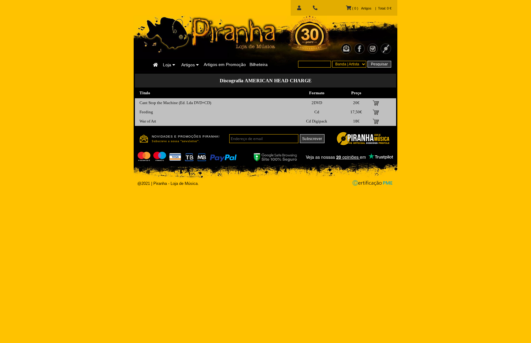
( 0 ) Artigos (361, 8)
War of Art (148, 121)
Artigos (188, 64)
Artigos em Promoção (225, 64)
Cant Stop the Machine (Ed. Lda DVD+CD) (175, 102)
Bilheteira (259, 64)
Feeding (146, 112)
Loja (167, 64)
